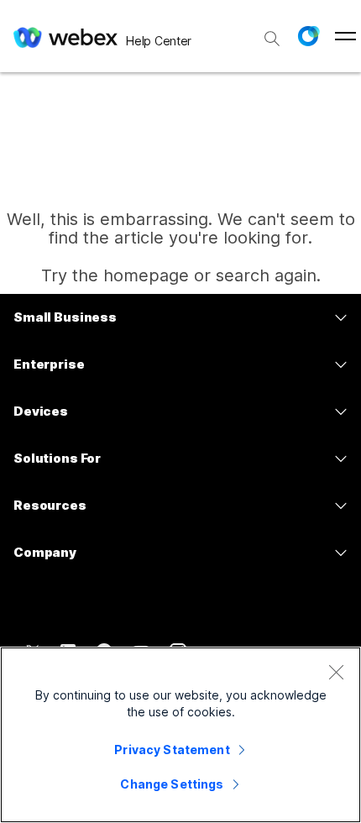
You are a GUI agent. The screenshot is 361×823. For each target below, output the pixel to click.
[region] (180, 735)
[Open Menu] (345, 36)
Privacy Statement (171, 749)
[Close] (335, 671)
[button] (308, 36)
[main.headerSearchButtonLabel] (272, 33)
